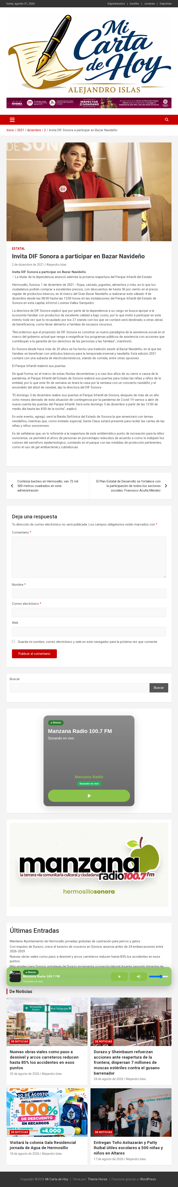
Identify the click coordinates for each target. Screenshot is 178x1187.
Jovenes (149, 3)
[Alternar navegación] (12, 120)
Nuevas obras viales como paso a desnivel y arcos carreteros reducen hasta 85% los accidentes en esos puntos (44, 1059)
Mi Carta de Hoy (56, 1179)
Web (15, 623)
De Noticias (21, 991)
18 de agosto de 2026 (24, 1153)
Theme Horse (97, 1179)
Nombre (19, 585)
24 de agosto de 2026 (108, 1079)
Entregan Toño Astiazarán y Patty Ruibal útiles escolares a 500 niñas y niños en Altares (128, 1148)
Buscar (15, 679)
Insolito (134, 3)
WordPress (148, 1179)
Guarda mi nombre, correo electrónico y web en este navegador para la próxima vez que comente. (88, 642)
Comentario (21, 532)
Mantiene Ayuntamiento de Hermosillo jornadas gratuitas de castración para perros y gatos (75, 941)
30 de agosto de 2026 (24, 1073)
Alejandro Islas (56, 264)
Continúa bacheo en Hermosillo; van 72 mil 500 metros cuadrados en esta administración (47, 485)
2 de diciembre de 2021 (28, 264)
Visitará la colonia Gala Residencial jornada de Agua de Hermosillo (43, 1145)
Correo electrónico (26, 604)
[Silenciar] (138, 976)
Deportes (165, 3)
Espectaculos (116, 3)
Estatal (18, 248)
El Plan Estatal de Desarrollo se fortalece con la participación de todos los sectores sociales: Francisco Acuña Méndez (128, 485)
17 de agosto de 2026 (108, 1159)
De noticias (19, 1041)
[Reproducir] (89, 796)
